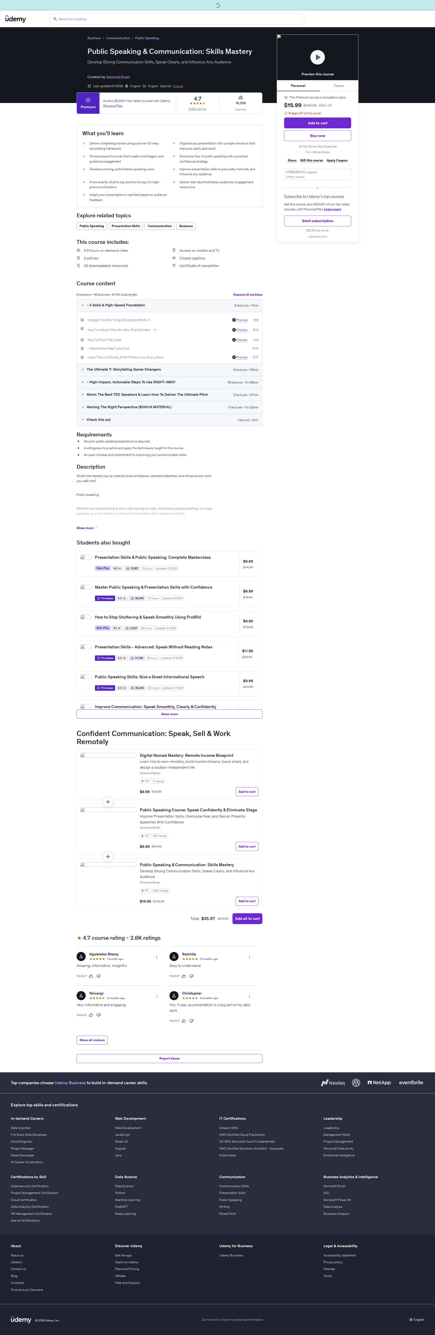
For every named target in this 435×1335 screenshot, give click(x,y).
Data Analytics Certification (30, 1207)
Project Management (338, 1141)
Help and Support (127, 1283)
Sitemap (329, 1269)
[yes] (91, 976)
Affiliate (120, 1276)
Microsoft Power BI (337, 1200)
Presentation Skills (232, 1193)
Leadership (331, 1128)
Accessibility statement (340, 1255)
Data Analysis (333, 1207)
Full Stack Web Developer (29, 1135)
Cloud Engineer (22, 1141)
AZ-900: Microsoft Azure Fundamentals (247, 1141)
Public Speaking (147, 38)
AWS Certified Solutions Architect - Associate (251, 1148)
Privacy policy (333, 1262)
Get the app (123, 1255)
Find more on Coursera (27, 1290)
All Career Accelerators (27, 1162)
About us (17, 1255)
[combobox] (177, 19)
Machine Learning (127, 1200)
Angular (120, 1148)
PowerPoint (227, 1214)
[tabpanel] (317, 166)
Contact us (18, 1269)
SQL (327, 1193)
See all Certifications (25, 1220)
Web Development (128, 1128)
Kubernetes (227, 1155)
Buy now (317, 135)
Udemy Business (70, 1082)
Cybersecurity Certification (29, 1186)
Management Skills (337, 1135)
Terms (328, 1276)
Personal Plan (112, 106)
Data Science (124, 1186)
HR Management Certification (32, 1214)
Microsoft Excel (335, 1186)
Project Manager (22, 1148)
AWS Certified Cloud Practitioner (242, 1135)
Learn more (332, 209)
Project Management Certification (34, 1193)
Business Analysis (336, 1214)
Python (120, 1193)
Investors (17, 1283)
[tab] (298, 85)
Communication (118, 38)
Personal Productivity (339, 1148)
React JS (121, 1141)
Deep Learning (125, 1214)
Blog (14, 1276)
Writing (224, 1207)
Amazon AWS (228, 1128)
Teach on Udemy (126, 1262)
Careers (16, 1262)
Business (94, 38)
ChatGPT (121, 1207)
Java (118, 1155)
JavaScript (122, 1135)
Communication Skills (234, 1186)
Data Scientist (21, 1128)
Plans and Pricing (127, 1269)
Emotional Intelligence (339, 1155)
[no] (98, 976)
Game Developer (22, 1155)
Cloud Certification (24, 1200)
